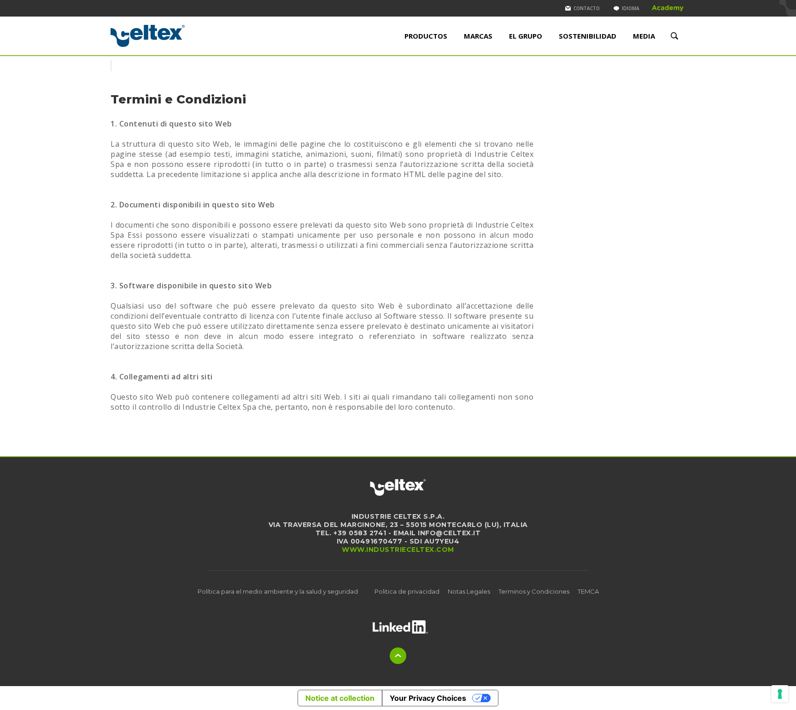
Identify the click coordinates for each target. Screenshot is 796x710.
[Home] (178, 36)
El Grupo (525, 35)
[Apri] (400, 627)
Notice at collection (340, 698)
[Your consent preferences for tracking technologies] (780, 694)
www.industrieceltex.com (398, 549)
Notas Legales (469, 591)
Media (644, 35)
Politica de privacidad (407, 591)
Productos (425, 35)
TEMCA (588, 591)
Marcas (478, 35)
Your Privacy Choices (428, 698)
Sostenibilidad (587, 35)
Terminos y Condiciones (533, 591)
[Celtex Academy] (667, 8)
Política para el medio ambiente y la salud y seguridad (278, 591)
